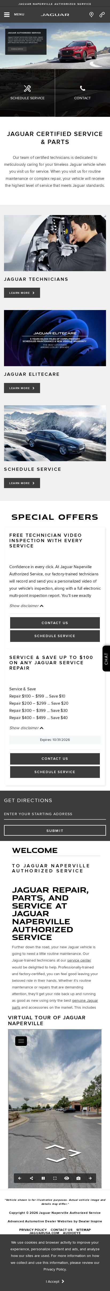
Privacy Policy (55, 1269)
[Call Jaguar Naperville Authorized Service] (102, 14)
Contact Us (55, 623)
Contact (82, 98)
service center (79, 960)
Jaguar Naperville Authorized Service (55, 3)
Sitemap (83, 1230)
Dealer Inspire (90, 1221)
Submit (55, 830)
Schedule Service (27, 98)
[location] (91, 14)
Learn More (20, 293)
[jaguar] (55, 15)
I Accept (53, 1281)
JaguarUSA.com (44, 1233)
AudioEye (72, 1233)
